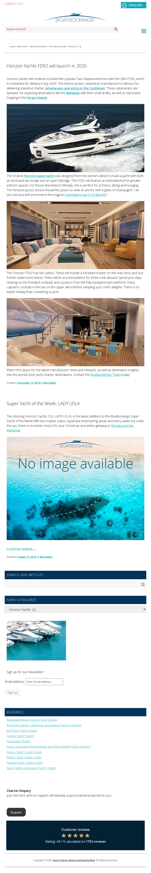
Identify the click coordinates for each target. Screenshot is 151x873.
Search (115, 29)
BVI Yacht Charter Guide (22, 730)
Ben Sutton (50, 383)
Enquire (135, 5)
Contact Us (13, 4)
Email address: (15, 681)
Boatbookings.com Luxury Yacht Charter (32, 719)
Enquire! (16, 812)
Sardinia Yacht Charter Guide (25, 762)
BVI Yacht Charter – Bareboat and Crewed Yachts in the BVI (44, 725)
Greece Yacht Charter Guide (24, 752)
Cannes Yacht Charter (20, 736)
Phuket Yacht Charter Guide (24, 757)
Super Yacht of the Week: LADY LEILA (43, 403)
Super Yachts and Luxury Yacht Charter (31, 768)
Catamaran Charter (19, 741)
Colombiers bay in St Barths (85, 195)
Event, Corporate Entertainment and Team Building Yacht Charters (48, 746)
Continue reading (21, 549)
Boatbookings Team (106, 375)
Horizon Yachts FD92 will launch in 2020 (47, 66)
